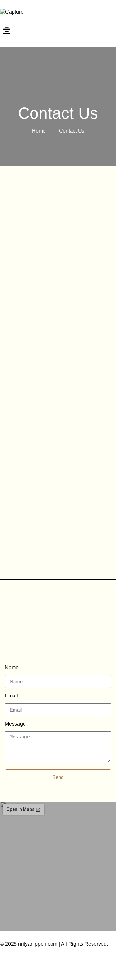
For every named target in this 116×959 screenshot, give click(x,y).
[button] (58, 31)
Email (11, 695)
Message (15, 724)
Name (12, 667)
